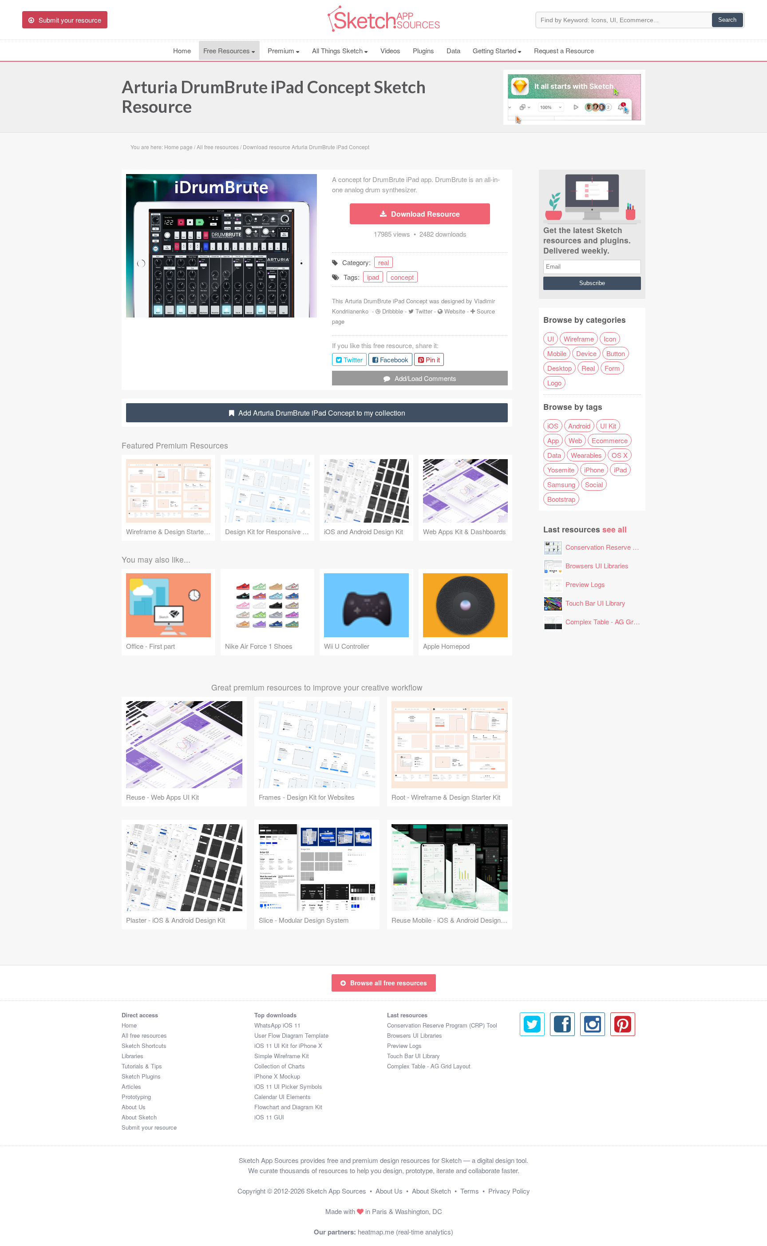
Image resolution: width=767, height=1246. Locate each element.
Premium (282, 50)
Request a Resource (564, 50)
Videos (390, 50)
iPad (620, 469)
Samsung (561, 484)
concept (402, 277)
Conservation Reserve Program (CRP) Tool (628, 547)
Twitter (423, 311)
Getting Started (495, 50)
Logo (554, 382)
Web (575, 440)
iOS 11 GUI (269, 1117)
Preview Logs (585, 584)
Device (586, 353)
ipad (373, 277)
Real (588, 368)
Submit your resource (149, 1127)
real (383, 262)
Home (182, 50)
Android (579, 425)
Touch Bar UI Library (595, 602)
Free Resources (227, 50)
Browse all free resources (388, 982)
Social (594, 484)
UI (550, 338)
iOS (552, 425)
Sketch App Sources (336, 1190)
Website (454, 311)
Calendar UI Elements (282, 1096)
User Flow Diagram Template (291, 1035)
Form (612, 368)
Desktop (559, 368)
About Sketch (139, 1117)
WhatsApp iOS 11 (277, 1025)
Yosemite (560, 469)
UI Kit (608, 425)
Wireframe (579, 338)
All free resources (144, 1035)
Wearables (586, 455)
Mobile (556, 353)
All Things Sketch (338, 50)
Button (615, 353)
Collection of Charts (279, 1066)
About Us (134, 1107)
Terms (469, 1190)
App (553, 440)
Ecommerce (610, 440)
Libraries (132, 1056)
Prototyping (136, 1096)
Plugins (423, 50)
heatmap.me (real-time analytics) (405, 1231)
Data (453, 50)
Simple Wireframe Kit (281, 1056)
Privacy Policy (509, 1190)
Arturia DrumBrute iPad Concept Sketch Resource (274, 96)
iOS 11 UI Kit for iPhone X (288, 1045)
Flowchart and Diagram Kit (288, 1107)
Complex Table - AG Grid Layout (612, 621)
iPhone (594, 469)
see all (614, 529)
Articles (131, 1086)
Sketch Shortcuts (144, 1045)
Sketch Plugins (141, 1076)
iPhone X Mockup (277, 1076)
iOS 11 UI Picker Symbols (288, 1086)
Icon (610, 338)
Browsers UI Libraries (597, 565)
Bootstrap (561, 499)
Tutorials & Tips (142, 1066)
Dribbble (392, 311)
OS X (620, 455)
